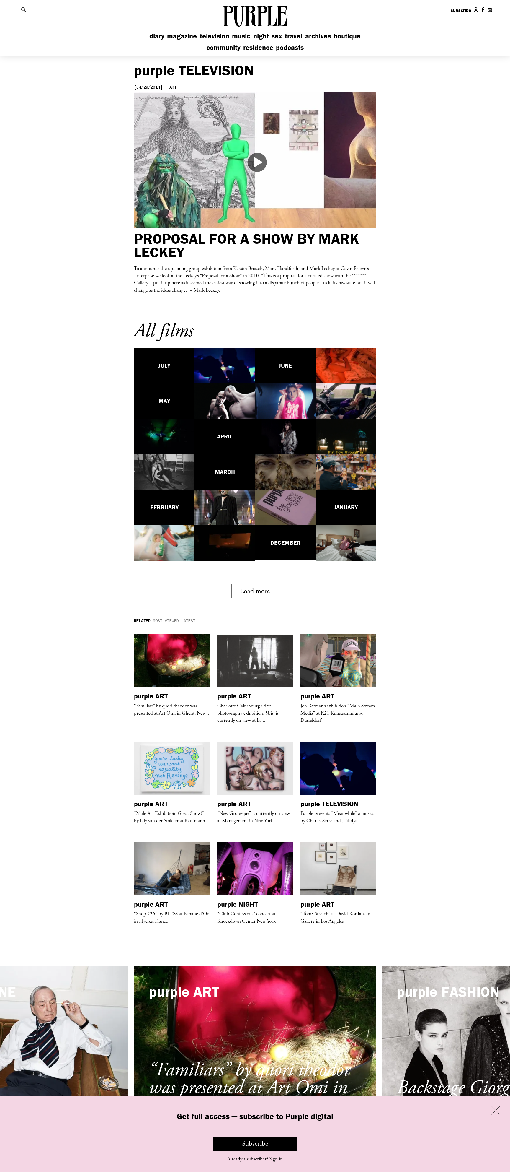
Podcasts (290, 47)
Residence (258, 47)
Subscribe (255, 1143)
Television (214, 36)
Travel (293, 36)
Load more (255, 591)
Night (261, 36)
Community (223, 47)
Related (142, 621)
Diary (156, 36)
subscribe (461, 10)
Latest (188, 621)
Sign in (276, 1159)
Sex (277, 36)
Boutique (347, 36)
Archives (318, 36)
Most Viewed (166, 621)
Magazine (182, 36)
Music (241, 36)
